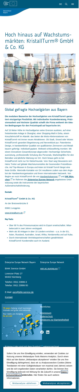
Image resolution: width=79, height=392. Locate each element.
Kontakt (9, 297)
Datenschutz (46, 316)
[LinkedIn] (47, 332)
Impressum (45, 313)
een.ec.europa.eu (49, 268)
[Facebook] (42, 332)
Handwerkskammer (49, 176)
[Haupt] (73, 4)
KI (41, 323)
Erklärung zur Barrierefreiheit (54, 319)
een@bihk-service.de (23, 292)
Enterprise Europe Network (40, 179)
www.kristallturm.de (14, 213)
